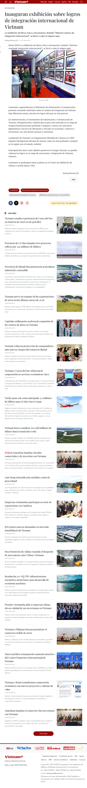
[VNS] (13, 748)
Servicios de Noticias (61, 760)
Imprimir (22, 203)
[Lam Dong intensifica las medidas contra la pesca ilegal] (69, 484)
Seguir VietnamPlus (58, 203)
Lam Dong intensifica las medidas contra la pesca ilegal (27, 479)
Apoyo (81, 756)
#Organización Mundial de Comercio (23, 195)
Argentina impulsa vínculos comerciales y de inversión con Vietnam (25, 454)
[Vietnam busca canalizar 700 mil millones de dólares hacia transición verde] (69, 434)
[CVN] (28, 748)
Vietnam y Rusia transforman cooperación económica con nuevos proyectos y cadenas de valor (29, 686)
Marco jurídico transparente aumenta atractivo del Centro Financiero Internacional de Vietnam (29, 657)
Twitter (16, 203)
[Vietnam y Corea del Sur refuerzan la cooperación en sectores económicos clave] (69, 377)
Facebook (10, 203)
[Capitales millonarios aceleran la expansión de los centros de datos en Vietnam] (69, 328)
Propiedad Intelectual (49, 756)
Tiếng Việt (43, 2)
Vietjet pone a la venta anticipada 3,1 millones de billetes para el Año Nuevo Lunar (28, 399)
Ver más (12, 213)
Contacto (82, 760)
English (50, 2)
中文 (69, 2)
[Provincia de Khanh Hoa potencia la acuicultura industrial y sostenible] (69, 273)
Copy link (27, 203)
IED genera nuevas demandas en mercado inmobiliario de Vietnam (27, 528)
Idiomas (43, 760)
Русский (75, 2)
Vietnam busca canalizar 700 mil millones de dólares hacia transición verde (28, 429)
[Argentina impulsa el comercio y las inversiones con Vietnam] (69, 717)
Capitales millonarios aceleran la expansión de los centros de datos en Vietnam (29, 323)
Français (57, 2)
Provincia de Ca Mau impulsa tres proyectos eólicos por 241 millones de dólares (28, 244)
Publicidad (73, 760)
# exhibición (14, 190)
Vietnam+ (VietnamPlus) (22, 1)
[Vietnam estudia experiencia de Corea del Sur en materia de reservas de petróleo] (69, 225)
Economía (10, 8)
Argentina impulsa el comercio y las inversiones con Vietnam (30, 712)
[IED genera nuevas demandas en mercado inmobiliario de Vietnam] (69, 533)
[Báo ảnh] (58, 748)
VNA (50, 760)
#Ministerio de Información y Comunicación (54, 195)
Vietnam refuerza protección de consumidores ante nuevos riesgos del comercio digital (29, 347)
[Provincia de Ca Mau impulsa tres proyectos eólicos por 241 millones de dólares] (69, 249)
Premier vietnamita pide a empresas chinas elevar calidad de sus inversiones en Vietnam (28, 606)
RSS (76, 756)
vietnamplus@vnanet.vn (54, 773)
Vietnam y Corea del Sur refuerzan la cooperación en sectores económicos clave (27, 372)
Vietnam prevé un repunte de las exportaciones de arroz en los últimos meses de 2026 (29, 298)
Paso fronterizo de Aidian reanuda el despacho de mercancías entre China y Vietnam (29, 553)
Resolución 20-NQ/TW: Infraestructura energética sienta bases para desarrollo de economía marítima (27, 580)
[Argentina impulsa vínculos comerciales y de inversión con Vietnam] (69, 459)
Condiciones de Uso (66, 756)
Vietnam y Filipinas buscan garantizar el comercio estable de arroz (26, 631)
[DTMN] (43, 748)
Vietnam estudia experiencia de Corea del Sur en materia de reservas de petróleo (29, 220)
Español (64, 2)
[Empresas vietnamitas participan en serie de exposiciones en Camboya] (69, 508)
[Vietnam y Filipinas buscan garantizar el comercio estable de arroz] (69, 636)
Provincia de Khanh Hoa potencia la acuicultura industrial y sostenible (30, 268)
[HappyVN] (73, 748)
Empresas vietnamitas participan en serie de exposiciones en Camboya (28, 503)
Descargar (44, 733)
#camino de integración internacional (35, 190)
